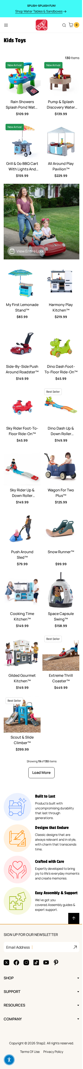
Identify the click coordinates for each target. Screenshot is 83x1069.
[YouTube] (46, 941)
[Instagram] (26, 941)
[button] (9, 1059)
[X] (6, 941)
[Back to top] (73, 918)
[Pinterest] (56, 941)
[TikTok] (36, 941)
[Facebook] (16, 941)
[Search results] (64, 25)
